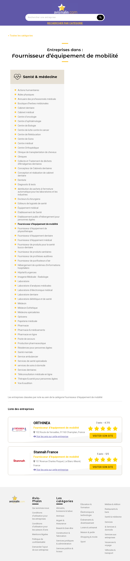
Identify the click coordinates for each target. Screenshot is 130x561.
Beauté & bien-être (64, 528)
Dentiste (22, 180)
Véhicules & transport (110, 551)
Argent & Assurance (61, 522)
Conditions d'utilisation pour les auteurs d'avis (40, 526)
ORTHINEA (56, 425)
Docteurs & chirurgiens (29, 199)
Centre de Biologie (27, 125)
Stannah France (56, 454)
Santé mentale (25, 352)
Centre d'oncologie (27, 116)
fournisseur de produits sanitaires (34, 252)
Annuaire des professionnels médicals (37, 99)
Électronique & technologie (87, 513)
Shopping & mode (89, 537)
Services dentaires (27, 370)
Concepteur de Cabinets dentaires (35, 168)
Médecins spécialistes (29, 312)
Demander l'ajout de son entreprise (40, 548)
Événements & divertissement (87, 521)
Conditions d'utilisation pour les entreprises (40, 515)
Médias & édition (112, 504)
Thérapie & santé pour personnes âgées (38, 378)
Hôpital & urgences (27, 272)
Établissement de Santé (30, 212)
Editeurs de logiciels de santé (32, 203)
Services (109, 522)
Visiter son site (103, 436)
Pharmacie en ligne (27, 334)
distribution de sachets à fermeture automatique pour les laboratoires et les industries (38, 192)
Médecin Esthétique (28, 308)
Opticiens (22, 316)
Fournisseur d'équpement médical (35, 240)
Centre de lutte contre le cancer (33, 130)
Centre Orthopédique (28, 147)
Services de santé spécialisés (32, 361)
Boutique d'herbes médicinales (33, 103)
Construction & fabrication (63, 534)
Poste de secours (26, 339)
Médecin (22, 303)
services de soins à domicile (31, 365)
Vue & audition (25, 383)
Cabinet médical (26, 112)
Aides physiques (26, 94)
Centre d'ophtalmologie (29, 121)
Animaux (60, 516)
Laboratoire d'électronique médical (35, 290)
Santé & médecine (113, 517)
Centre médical (25, 143)
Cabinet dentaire (26, 108)
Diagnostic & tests (27, 184)
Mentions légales (40, 534)
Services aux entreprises (110, 536)
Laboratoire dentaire (28, 294)
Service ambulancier (28, 356)
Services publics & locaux (64, 550)
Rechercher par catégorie (65, 23)
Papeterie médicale (27, 321)
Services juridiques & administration (65, 542)
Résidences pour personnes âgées (35, 347)
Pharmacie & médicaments (31, 330)
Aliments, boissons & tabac (64, 509)
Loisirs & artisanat (89, 527)
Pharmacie (23, 325)
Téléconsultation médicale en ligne (35, 374)
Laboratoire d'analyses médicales (34, 285)
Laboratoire (23, 281)
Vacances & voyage (110, 544)
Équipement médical (28, 208)
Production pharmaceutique (32, 343)
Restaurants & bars (111, 510)
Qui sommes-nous (40, 508)
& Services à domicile (110, 528)
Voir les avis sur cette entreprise (52, 436)
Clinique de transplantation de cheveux (37, 152)
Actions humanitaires (28, 90)
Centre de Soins (26, 139)
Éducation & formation (86, 506)
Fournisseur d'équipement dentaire (35, 235)
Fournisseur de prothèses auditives (35, 256)
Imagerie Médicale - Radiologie (33, 277)
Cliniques (22, 156)
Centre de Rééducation (29, 134)
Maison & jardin (88, 532)
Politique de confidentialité (38, 540)
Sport (83, 541)
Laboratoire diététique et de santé (35, 299)
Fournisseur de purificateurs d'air (34, 260)
